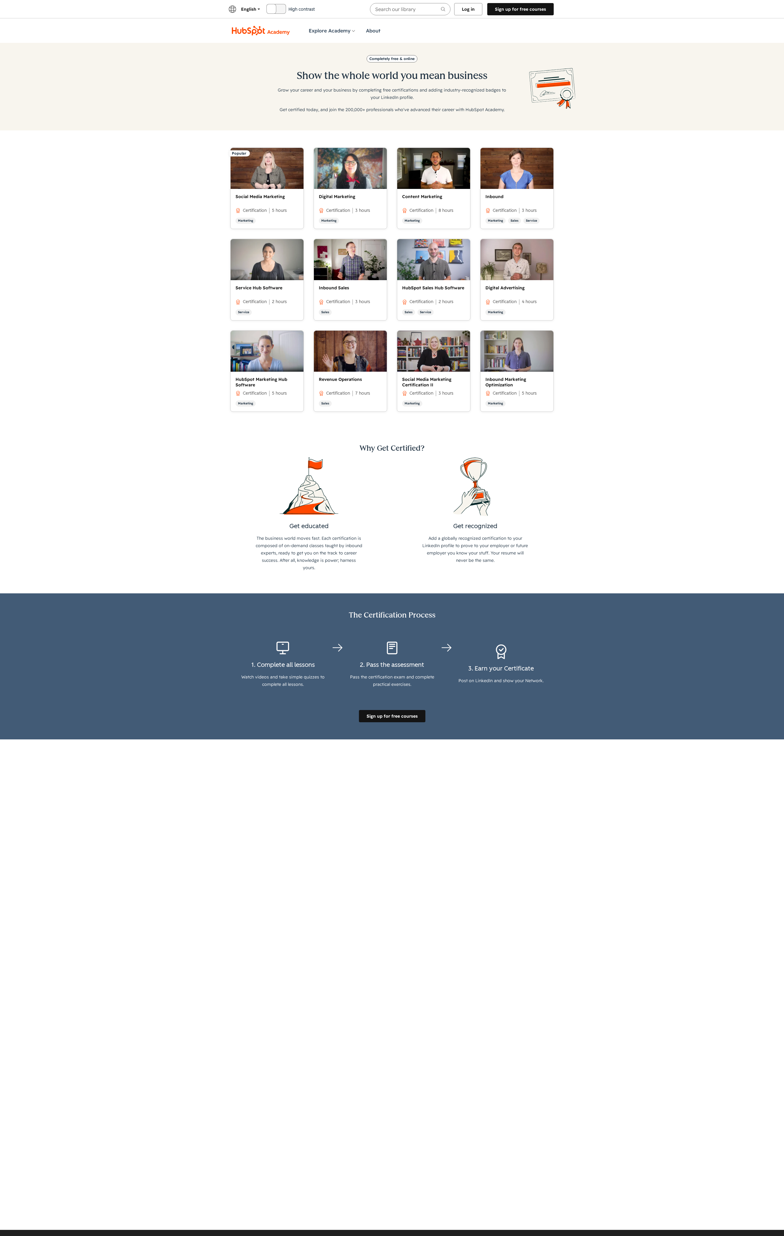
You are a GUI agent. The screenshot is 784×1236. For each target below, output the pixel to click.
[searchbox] (410, 9)
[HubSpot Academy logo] (261, 30)
